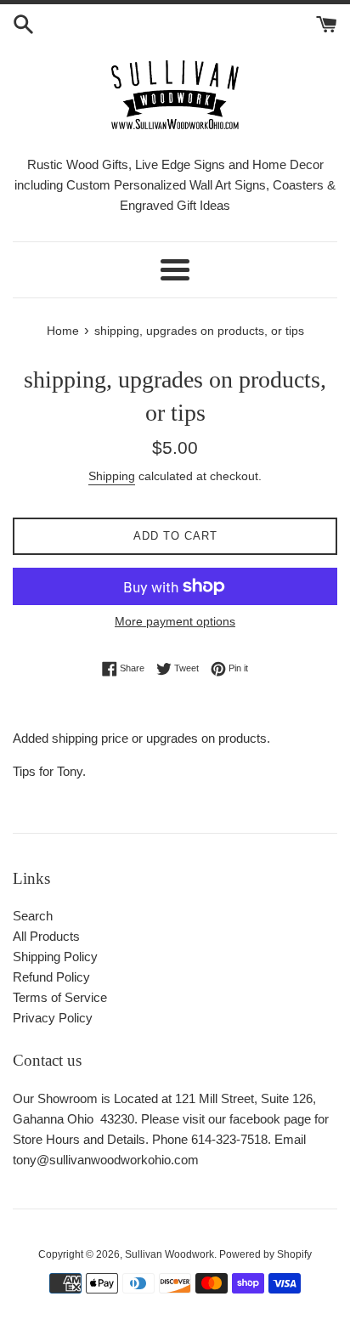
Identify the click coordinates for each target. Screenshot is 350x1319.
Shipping (111, 476)
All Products (46, 936)
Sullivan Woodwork (169, 1254)
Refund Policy (51, 977)
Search (33, 916)
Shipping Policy (55, 956)
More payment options (175, 621)
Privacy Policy (53, 1017)
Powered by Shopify (265, 1254)
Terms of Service (60, 997)
